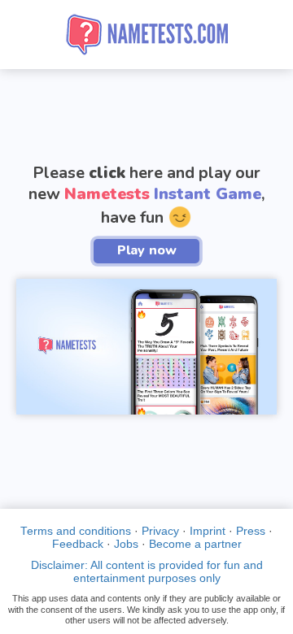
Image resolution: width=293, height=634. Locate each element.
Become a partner (195, 544)
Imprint (207, 531)
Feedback (77, 544)
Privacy (160, 531)
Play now (147, 250)
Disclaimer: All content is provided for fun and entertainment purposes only (147, 571)
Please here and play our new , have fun (146, 195)
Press (250, 531)
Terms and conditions (75, 531)
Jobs (126, 544)
